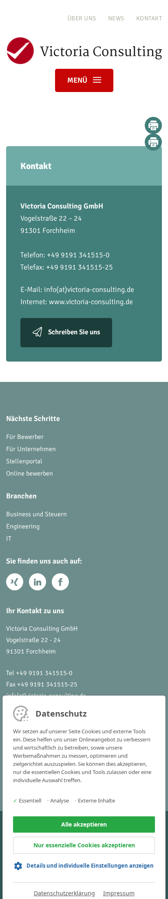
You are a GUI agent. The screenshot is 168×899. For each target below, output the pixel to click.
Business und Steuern (36, 514)
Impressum (119, 893)
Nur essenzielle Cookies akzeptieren (84, 845)
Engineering (23, 526)
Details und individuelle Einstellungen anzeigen (90, 865)
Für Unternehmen (31, 449)
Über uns (81, 18)
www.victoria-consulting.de (91, 301)
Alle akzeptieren (84, 824)
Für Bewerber (25, 437)
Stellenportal (24, 461)
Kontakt (149, 18)
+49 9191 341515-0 (44, 673)
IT (8, 539)
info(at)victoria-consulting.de (89, 289)
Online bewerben (29, 473)
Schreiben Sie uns (74, 332)
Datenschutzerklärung (64, 893)
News (116, 18)
